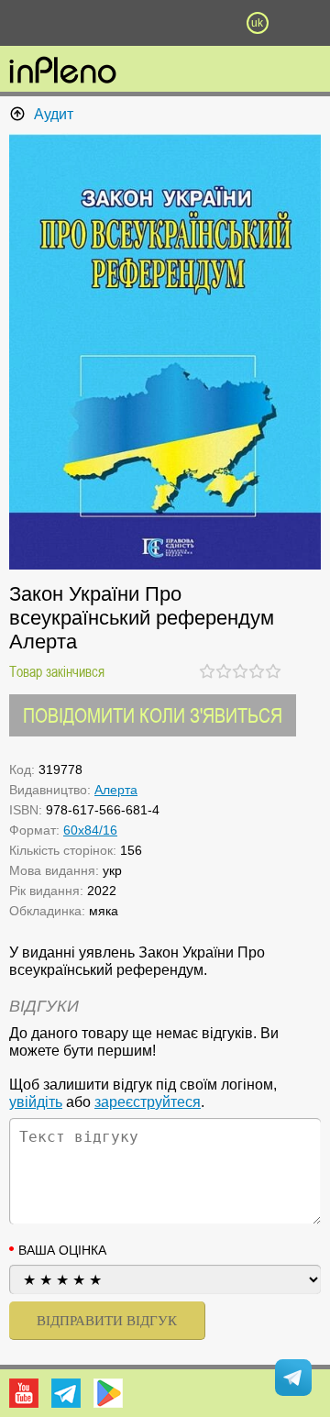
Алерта (116, 789)
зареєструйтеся (147, 1102)
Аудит (53, 114)
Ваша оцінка (62, 1250)
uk (257, 23)
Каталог (25, 23)
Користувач (165, 23)
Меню (72, 23)
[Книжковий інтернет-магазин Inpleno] (62, 71)
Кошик (211, 23)
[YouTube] (23, 1393)
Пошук (119, 23)
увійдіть (35, 1102)
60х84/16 (90, 830)
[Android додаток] (108, 1393)
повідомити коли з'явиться (152, 715)
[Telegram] (66, 1393)
